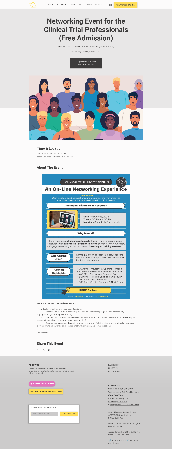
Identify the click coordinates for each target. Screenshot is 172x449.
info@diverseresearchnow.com (124, 405)
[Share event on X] (43, 350)
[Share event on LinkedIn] (49, 350)
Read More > (42, 333)
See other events (86, 64)
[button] (110, 4)
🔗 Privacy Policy (116, 440)
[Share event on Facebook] (38, 350)
